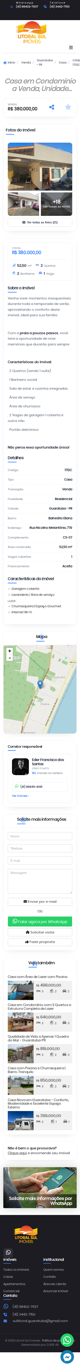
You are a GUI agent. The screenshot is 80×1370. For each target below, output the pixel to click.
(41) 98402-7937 (27, 6)
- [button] (9, 658)
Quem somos (53, 1269)
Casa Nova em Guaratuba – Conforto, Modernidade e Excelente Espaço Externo (38, 1103)
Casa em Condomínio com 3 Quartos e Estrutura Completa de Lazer (39, 1006)
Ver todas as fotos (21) (42, 222)
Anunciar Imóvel (55, 1291)
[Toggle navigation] (71, 48)
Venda (26, 62)
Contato (49, 1276)
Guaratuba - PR (45, 62)
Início (11, 62)
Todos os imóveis (16, 1269)
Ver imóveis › (20, 796)
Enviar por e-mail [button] (42, 901)
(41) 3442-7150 (60, 6)
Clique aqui (17, 1153)
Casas (8, 1276)
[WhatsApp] (8, 1253)
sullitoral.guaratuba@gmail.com (40, 1321)
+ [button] (9, 651)
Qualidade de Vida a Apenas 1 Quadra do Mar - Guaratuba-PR (38, 1038)
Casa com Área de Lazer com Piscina (37, 977)
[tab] (20, 131)
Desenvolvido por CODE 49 (40, 1344)
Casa (63, 62)
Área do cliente (54, 1284)
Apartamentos (14, 1284)
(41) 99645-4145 (31, 787)
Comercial (11, 1291)
